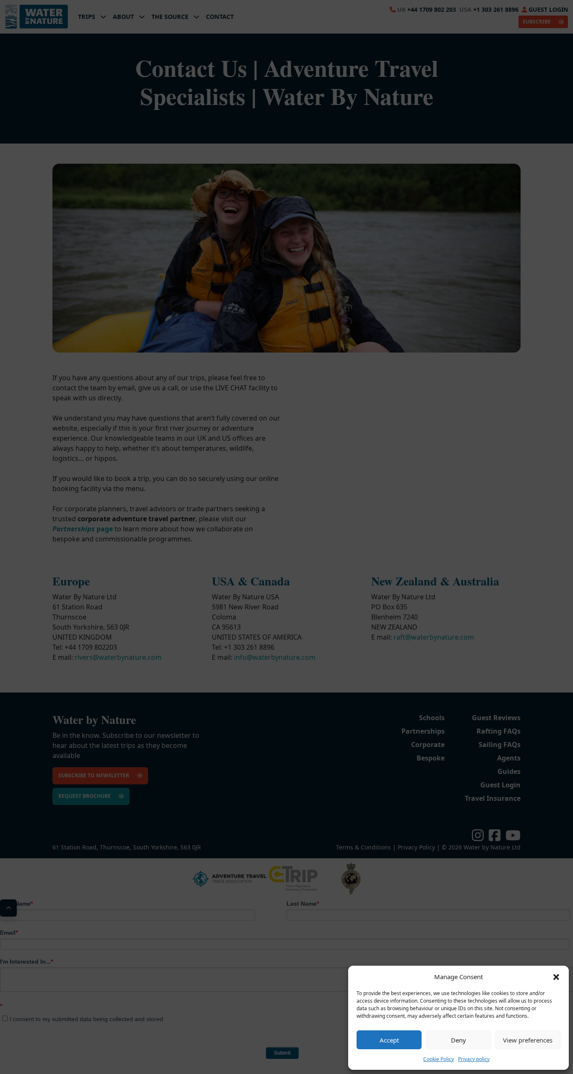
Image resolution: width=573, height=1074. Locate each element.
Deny (458, 1040)
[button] (556, 976)
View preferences (527, 1040)
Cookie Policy (438, 1059)
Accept (389, 1040)
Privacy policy (474, 1059)
